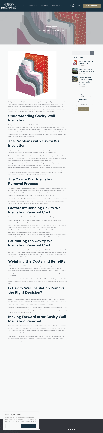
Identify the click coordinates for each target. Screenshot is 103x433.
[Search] (92, 53)
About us (32, 5)
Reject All (13, 426)
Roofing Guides (51, 26)
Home (23, 5)
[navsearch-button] (79, 6)
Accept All (28, 426)
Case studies (57, 5)
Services (44, 5)
